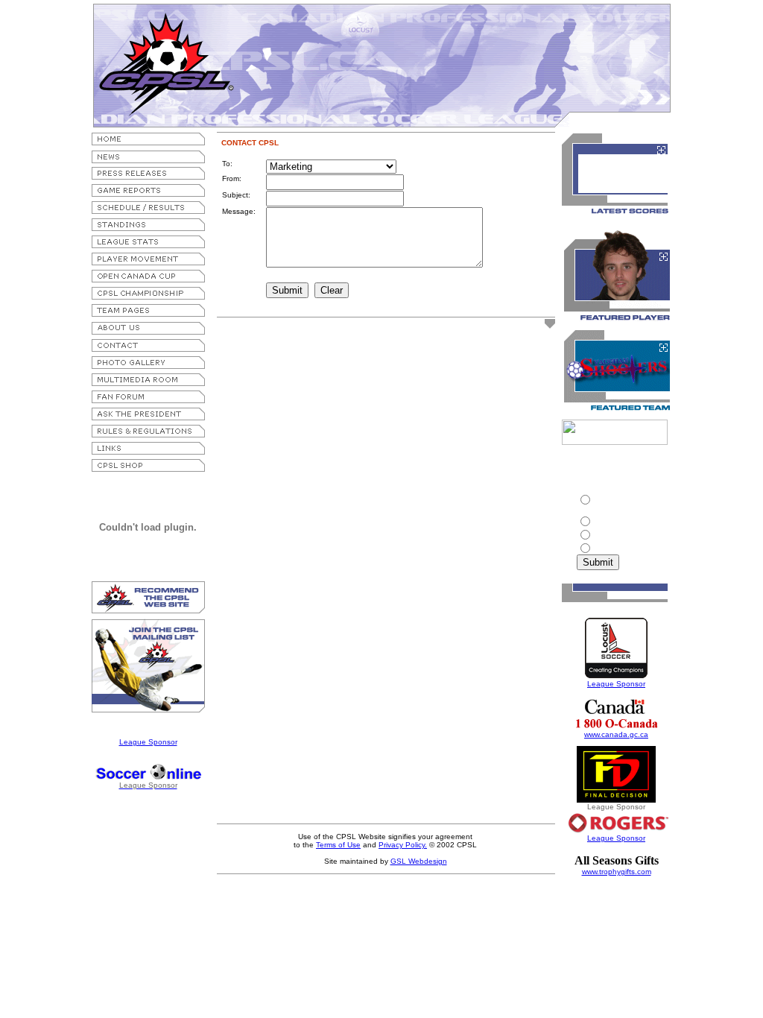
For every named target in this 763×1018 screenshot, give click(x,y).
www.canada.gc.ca (616, 734)
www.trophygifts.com (616, 871)
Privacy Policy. (403, 845)
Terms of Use (338, 845)
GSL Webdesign (418, 861)
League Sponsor (148, 742)
